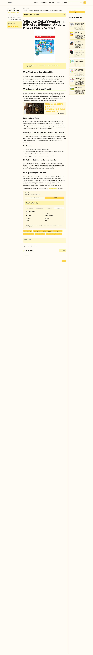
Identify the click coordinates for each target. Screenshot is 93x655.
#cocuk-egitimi (27, 231)
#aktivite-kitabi (37, 231)
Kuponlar (65, 2)
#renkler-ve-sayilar (28, 234)
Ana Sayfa (25, 8)
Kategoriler (43, 2)
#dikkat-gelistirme (40, 234)
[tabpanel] (44, 216)
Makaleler (36, 2)
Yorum (63, 260)
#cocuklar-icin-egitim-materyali (54, 234)
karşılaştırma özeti (53, 188)
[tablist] (44, 208)
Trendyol (55, 197)
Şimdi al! (77, 12)
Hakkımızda (51, 2)
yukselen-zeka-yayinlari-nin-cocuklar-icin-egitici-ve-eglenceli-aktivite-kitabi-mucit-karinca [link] (42, 10)
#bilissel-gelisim (47, 231)
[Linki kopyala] (37, 246)
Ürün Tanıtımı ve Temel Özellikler (14, 12)
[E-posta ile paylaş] (34, 246)
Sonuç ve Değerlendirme (14, 19)
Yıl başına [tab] (59, 208)
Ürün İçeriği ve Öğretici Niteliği (14, 15)
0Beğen (63, 250)
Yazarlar (58, 2)
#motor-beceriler (57, 231)
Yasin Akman (27, 239)
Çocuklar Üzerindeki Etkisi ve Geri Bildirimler (14, 17)
